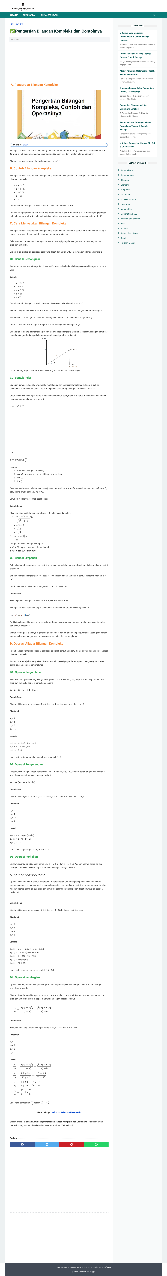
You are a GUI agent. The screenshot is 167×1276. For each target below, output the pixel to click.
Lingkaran (125, 204)
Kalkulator (125, 194)
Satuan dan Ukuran (129, 233)
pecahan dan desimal (130, 218)
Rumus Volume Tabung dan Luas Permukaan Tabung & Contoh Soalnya (135, 126)
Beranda (14, 15)
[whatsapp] (96, 1144)
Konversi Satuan (128, 199)
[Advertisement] (59, 62)
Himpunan (125, 189)
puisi (123, 223)
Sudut (123, 238)
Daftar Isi (107, 1267)
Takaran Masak (128, 243)
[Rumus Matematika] (24, 6)
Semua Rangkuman (50, 15)
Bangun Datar (127, 170)
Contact (87, 1267)
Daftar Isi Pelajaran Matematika (67, 1112)
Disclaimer (97, 1267)
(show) (25, 145)
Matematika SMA (129, 214)
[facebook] (22, 1144)
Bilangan (125, 180)
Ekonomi (125, 185)
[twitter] (47, 1144)
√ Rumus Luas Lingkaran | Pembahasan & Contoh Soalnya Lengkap (135, 36)
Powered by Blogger (87, 1272)
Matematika (29, 15)
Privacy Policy (61, 1267)
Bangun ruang (127, 175)
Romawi (124, 228)
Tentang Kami (75, 1267)
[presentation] (17, 406)
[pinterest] (71, 1144)
